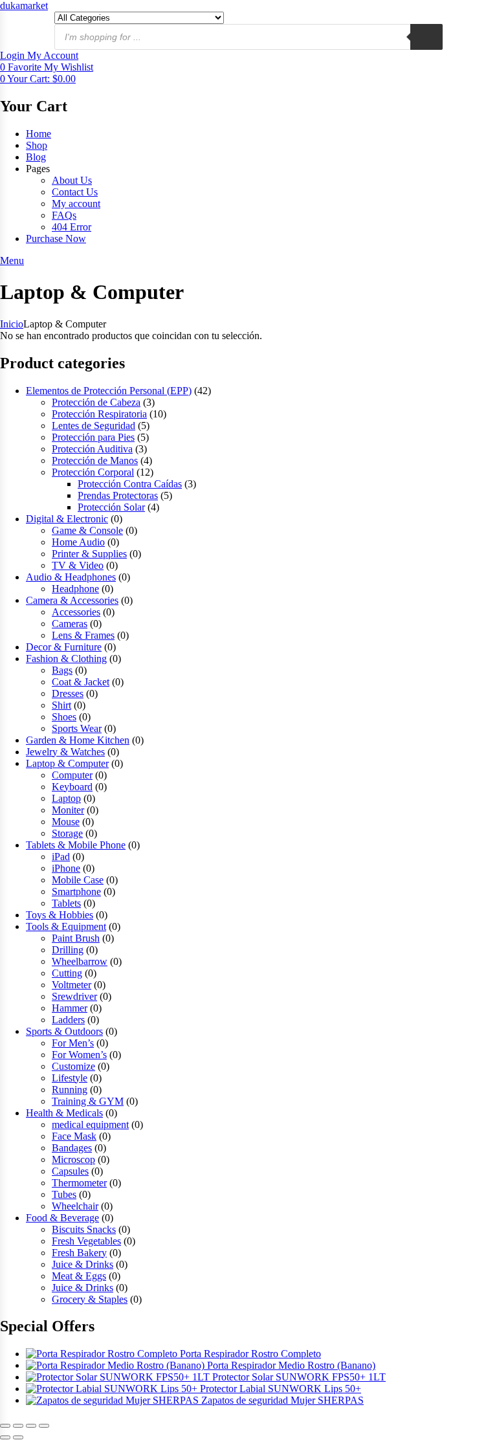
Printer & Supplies (89, 553)
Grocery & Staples (89, 1299)
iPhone (66, 868)
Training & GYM (88, 1101)
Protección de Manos (95, 460)
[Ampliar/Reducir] (5, 1426)
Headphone (75, 588)
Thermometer (79, 1182)
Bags (62, 670)
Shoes (64, 716)
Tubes (64, 1194)
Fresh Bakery (79, 1252)
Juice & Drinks (82, 1264)
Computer (72, 775)
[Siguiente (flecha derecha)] (18, 1437)
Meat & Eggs (79, 1275)
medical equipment (90, 1124)
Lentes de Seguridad (93, 425)
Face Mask (74, 1136)
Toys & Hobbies (59, 914)
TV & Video (78, 565)
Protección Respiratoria (99, 413)
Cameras (69, 623)
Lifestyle (69, 1077)
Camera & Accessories (72, 600)
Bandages (72, 1147)
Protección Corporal (93, 472)
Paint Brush (76, 938)
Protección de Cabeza (96, 402)
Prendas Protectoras (118, 495)
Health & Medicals (64, 1112)
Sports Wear (77, 728)
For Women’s (79, 1054)
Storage (67, 833)
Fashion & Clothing (66, 658)
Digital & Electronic (67, 518)
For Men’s (73, 1042)
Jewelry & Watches (65, 751)
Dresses (67, 693)
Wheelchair (75, 1206)
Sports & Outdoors (64, 1031)
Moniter (68, 809)
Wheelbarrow (79, 961)
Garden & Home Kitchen (77, 740)
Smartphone (76, 891)
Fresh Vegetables (86, 1240)
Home (38, 133)
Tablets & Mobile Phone (76, 844)
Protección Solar (111, 507)
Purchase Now (56, 238)
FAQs (64, 215)
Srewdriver (74, 996)
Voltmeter (71, 984)
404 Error (71, 226)
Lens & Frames (83, 635)
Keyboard (72, 786)
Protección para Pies (93, 437)
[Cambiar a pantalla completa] (18, 1426)
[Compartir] (31, 1426)
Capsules (70, 1171)
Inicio (11, 323)
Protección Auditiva (92, 448)
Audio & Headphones (71, 576)
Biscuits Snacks (84, 1229)
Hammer (69, 1008)
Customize (73, 1066)
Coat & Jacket (80, 681)
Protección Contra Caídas (130, 483)
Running (69, 1089)
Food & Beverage (62, 1217)
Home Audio (78, 542)
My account (76, 203)
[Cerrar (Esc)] (44, 1426)
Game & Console (87, 530)
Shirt (61, 705)
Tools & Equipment (66, 926)
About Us (72, 180)
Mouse (66, 821)
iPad (61, 856)
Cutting (67, 973)
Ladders (68, 1019)
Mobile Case (78, 879)
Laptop (66, 798)
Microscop (73, 1159)
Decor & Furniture (64, 646)
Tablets (66, 903)
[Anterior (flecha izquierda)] (5, 1437)
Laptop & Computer (67, 763)
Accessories (76, 611)
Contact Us (75, 191)
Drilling (67, 949)
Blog (36, 156)
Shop (36, 145)
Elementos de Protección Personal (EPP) (109, 390)
